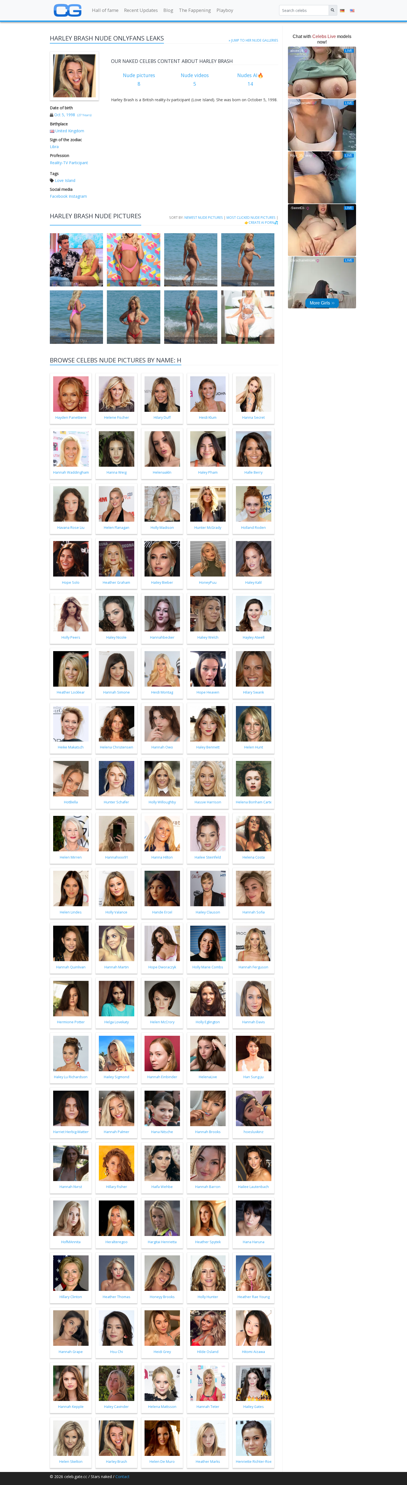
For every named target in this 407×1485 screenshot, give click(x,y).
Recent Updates (141, 10)
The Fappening (195, 10)
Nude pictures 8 (139, 79)
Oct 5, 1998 (64, 114)
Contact (122, 1476)
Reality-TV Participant (69, 162)
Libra (54, 146)
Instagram (77, 196)
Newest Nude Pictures (203, 217)
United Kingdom (69, 130)
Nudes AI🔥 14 (250, 79)
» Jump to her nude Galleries (253, 40)
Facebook (59, 196)
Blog (168, 10)
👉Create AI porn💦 (261, 222)
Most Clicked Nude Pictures (250, 217)
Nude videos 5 (195, 79)
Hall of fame (105, 10)
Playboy (225, 10)
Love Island (65, 180)
